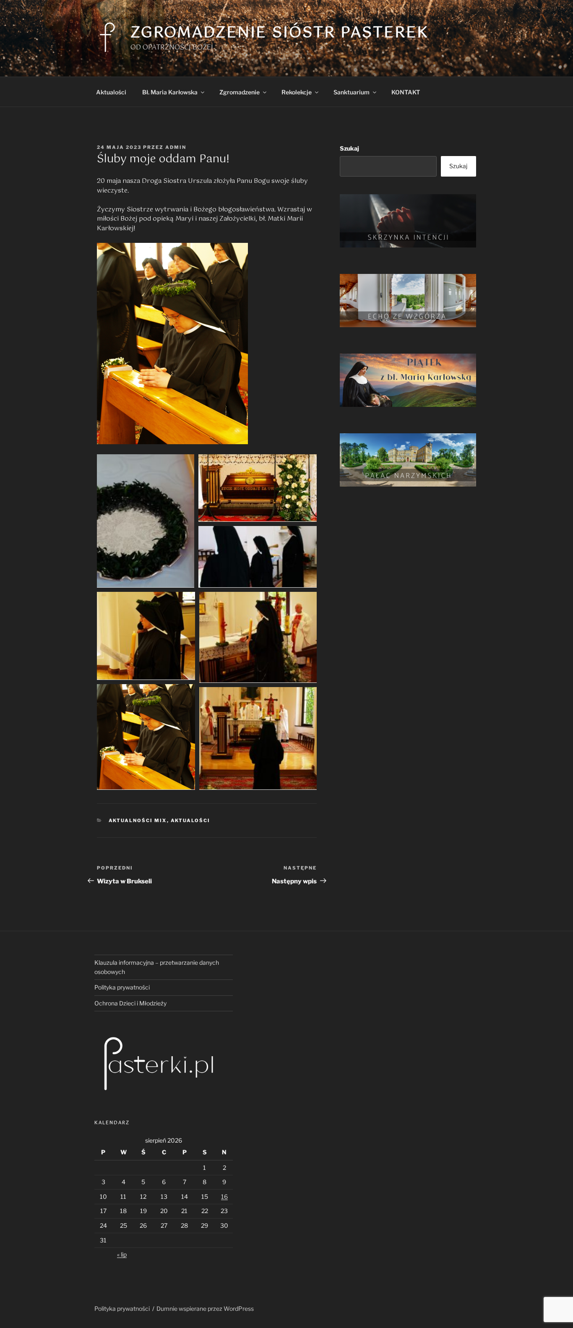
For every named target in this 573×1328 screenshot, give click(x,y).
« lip (122, 1254)
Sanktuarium (351, 92)
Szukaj (349, 148)
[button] (145, 521)
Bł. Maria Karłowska (170, 92)
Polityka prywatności (122, 987)
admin (175, 147)
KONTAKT (405, 92)
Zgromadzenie (239, 92)
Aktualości (111, 92)
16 (224, 1196)
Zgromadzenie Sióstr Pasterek (279, 33)
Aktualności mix (138, 820)
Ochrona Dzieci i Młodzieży (130, 1003)
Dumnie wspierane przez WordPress (205, 1308)
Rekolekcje (296, 92)
